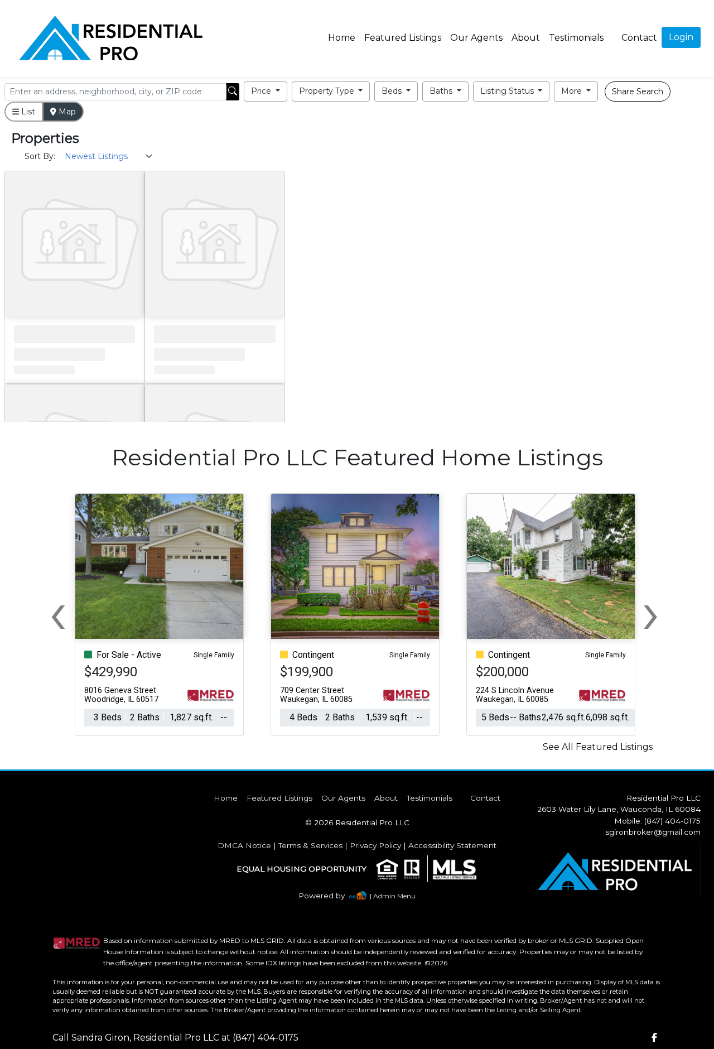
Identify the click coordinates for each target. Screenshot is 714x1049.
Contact (485, 797)
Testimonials (576, 37)
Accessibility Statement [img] (452, 845)
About (526, 37)
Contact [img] (639, 37)
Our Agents (476, 37)
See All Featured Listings (598, 747)
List (27, 112)
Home (341, 37)
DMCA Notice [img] (244, 845)
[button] (265, 91)
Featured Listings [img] (402, 37)
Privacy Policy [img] (375, 845)
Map (66, 112)
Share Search (637, 91)
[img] (328, 896)
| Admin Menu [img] (393, 896)
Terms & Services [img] (310, 845)
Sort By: (40, 156)
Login (681, 37)
